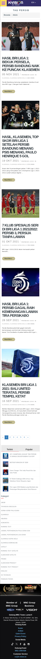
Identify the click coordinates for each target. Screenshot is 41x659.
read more (8, 91)
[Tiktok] (12, 644)
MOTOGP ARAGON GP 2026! (19, 462)
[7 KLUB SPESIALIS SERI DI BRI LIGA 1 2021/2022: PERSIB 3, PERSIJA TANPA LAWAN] (20, 205)
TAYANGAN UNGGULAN (8, 506)
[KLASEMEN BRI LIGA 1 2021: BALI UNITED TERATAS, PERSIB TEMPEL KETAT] (20, 364)
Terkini (10, 449)
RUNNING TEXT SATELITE (9, 551)
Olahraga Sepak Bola (18, 78)
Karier (20, 628)
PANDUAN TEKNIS (7, 579)
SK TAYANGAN (6, 575)
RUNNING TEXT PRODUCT (9, 567)
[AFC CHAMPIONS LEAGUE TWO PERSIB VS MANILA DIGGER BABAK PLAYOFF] (6, 455)
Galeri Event (20, 634)
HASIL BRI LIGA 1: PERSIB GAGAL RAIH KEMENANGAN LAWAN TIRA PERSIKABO (20, 309)
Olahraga (5, 78)
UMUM (3, 502)
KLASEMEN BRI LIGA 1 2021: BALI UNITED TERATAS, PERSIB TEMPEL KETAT (19, 390)
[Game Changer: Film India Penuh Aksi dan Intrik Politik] (6, 472)
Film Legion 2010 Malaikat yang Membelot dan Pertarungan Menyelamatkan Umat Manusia (24, 488)
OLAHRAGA (5, 514)
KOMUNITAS (5, 522)
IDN (33, 2)
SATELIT (4, 547)
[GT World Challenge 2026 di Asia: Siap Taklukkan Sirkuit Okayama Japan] (6, 480)
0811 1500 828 (20, 651)
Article (15, 15)
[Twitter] (17, 644)
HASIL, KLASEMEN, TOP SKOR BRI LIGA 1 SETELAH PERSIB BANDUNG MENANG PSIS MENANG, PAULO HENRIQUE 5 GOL (20, 146)
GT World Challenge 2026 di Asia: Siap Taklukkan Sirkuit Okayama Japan (21, 480)
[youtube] (24, 644)
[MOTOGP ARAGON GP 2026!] (6, 464)
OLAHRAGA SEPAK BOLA (9, 539)
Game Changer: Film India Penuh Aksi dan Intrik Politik (23, 472)
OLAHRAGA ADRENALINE (9, 543)
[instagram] (28, 644)
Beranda (7, 15)
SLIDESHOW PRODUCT (8, 563)
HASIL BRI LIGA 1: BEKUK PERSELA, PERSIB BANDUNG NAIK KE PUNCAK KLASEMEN (20, 64)
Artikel (20, 631)
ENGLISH (4, 571)
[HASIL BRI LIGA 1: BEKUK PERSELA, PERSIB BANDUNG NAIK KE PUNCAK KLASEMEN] (20, 37)
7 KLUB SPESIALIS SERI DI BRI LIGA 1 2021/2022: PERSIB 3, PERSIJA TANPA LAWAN (20, 231)
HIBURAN (4, 518)
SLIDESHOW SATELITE (8, 555)
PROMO (3, 559)
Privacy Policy (20, 636)
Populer (29, 449)
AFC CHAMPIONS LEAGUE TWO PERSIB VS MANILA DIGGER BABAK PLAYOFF (23, 455)
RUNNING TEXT (6, 526)
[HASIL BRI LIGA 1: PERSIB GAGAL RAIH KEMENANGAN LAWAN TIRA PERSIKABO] (20, 283)
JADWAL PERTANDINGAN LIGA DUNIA (13, 535)
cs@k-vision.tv (20, 657)
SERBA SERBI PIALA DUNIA (10, 510)
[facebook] (20, 644)
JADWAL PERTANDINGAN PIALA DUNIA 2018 (15, 531)
